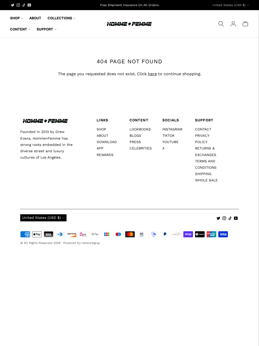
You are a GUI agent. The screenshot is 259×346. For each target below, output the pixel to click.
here (152, 73)
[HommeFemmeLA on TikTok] (24, 5)
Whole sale (206, 180)
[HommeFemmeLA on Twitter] (12, 5)
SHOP (15, 18)
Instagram (172, 129)
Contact (203, 129)
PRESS (135, 142)
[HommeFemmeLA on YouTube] (29, 5)
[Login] (233, 23)
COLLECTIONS (60, 18)
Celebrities (141, 148)
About (102, 135)
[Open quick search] (221, 23)
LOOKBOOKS (140, 129)
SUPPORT (45, 29)
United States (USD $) (228, 5)
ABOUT (35, 18)
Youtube (170, 142)
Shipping (203, 174)
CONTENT (18, 29)
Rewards (105, 155)
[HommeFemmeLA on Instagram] (18, 5)
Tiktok (168, 135)
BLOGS (135, 135)
